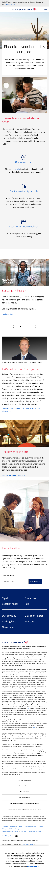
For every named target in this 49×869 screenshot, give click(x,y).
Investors (29, 621)
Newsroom (8, 627)
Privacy (4, 829)
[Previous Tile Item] (14, 327)
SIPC (28, 708)
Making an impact (33, 615)
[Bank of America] (24, 9)
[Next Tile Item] (35, 327)
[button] (45, 9)
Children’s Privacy (14, 829)
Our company (9, 615)
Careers (41, 826)
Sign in (5, 598)
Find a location (35, 581)
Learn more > (10, 4)
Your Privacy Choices (8, 836)
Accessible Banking (30, 826)
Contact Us (13, 826)
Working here (9, 621)
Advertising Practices (35, 831)
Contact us (30, 598)
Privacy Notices (33, 866)
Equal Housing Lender (28, 844)
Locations (5, 826)
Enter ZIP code (8, 575)
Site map (23, 831)
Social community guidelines (10, 831)
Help (26, 603)
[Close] (46, 849)
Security (24, 829)
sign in (17, 169)
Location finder (10, 603)
